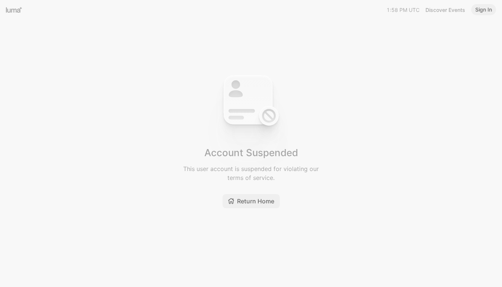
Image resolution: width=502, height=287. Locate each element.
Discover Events (445, 10)
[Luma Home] (14, 9)
